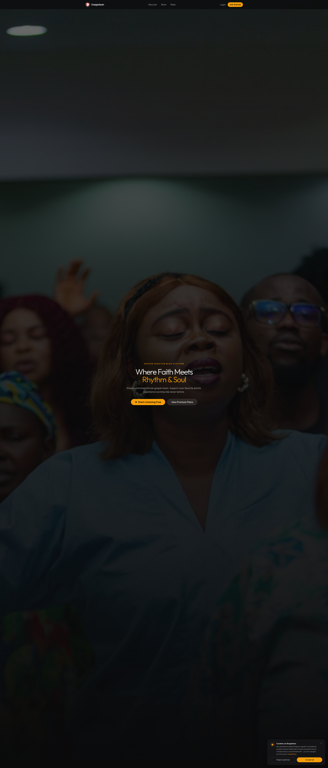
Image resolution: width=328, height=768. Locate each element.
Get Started (235, 4)
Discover (152, 4)
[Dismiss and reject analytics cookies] (321, 743)
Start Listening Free (149, 402)
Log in (223, 4)
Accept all (309, 760)
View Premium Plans (182, 402)
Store (163, 4)
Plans (173, 4)
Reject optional (283, 760)
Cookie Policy (292, 754)
